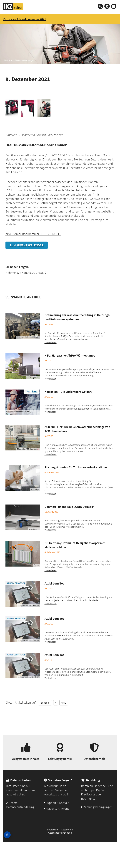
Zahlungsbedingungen (98, 807)
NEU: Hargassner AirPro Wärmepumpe (70, 355)
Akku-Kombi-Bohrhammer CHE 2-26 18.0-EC (33, 234)
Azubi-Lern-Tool (55, 583)
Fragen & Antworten (58, 808)
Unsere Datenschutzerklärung (20, 805)
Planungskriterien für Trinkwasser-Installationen (76, 467)
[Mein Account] (107, 6)
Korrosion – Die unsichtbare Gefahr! (68, 392)
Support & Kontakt (57, 803)
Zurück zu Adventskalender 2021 (24, 19)
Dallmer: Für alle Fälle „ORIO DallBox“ (70, 507)
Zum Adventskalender (26, 245)
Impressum (52, 829)
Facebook (45, 702)
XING (63, 702)
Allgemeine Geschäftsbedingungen (60, 831)
